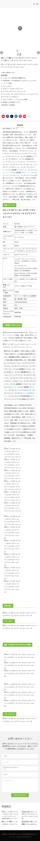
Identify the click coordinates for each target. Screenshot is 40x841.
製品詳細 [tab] (20, 125)
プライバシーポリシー (23, 837)
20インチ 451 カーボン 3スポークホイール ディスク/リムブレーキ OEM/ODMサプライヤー (10, 823)
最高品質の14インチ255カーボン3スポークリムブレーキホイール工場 (29, 823)
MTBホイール (25, 172)
